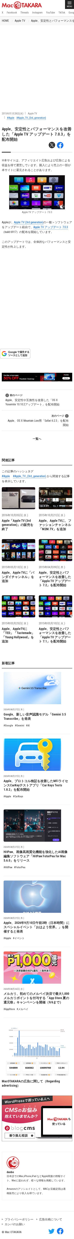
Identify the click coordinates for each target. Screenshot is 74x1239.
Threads (24, 12)
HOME (5, 20)
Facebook (12, 12)
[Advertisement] (37, 64)
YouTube (50, 12)
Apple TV (20, 20)
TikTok (62, 12)
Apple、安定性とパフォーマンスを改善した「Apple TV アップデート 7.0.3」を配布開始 (36, 134)
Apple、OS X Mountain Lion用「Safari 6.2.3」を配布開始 (38, 420)
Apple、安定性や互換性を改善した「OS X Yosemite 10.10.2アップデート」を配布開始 (32, 400)
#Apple (10, 117)
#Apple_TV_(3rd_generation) (31, 117)
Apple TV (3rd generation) (28, 222)
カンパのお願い (15, 1224)
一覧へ (37, 438)
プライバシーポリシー (19, 1219)
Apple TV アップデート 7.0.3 (50, 227)
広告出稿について (50, 1219)
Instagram (37, 12)
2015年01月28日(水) (12, 113)
